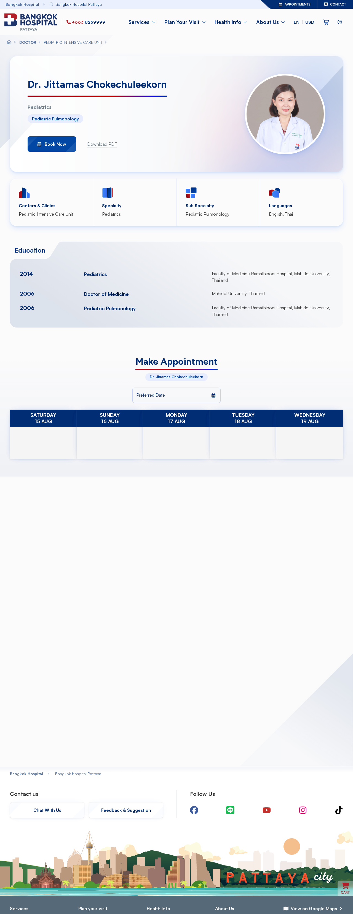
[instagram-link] (303, 810)
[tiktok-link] (339, 810)
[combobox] (140, 4)
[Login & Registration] (339, 22)
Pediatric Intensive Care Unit (46, 214)
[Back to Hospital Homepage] (9, 42)
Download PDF (102, 144)
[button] (304, 22)
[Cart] (326, 22)
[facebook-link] (194, 810)
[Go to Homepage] (32, 22)
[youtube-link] (267, 810)
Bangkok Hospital (26, 773)
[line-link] (230, 810)
